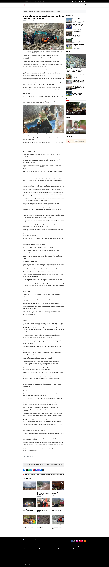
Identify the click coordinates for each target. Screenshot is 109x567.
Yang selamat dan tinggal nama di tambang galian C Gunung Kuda (46, 11)
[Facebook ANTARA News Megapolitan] (72, 1)
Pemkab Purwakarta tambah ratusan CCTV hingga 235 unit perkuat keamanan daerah (74, 70)
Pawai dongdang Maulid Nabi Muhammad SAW (75, 111)
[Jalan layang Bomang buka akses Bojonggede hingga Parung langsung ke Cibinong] (69, 40)
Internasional (58, 546)
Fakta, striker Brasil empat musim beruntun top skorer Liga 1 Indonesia (78, 46)
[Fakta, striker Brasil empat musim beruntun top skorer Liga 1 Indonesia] (69, 46)
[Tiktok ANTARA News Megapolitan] (81, 1)
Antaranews (26, 1)
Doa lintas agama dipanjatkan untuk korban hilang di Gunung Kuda (28, 526)
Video (68, 117)
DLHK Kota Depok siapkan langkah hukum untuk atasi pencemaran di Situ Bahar (78, 81)
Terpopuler (39, 1)
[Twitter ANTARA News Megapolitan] (75, 1)
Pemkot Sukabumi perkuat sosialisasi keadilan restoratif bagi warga (78, 87)
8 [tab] (80, 134)
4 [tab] (77, 116)
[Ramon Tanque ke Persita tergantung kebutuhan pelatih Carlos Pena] (69, 93)
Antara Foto (31, 1)
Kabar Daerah (42, 544)
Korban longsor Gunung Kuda (43, 474)
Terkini (35, 1)
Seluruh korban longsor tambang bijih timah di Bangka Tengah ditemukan (29, 509)
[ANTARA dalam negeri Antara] (29, 485)
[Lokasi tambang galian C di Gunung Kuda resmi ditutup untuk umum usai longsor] (58, 502)
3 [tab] (76, 116)
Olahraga (57, 548)
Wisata (56, 544)
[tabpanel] (76, 108)
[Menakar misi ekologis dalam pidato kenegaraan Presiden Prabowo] (58, 485)
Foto (67, 99)
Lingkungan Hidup (43, 552)
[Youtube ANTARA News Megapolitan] (79, 1)
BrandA (73, 554)
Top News (44, 1)
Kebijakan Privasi (75, 548)
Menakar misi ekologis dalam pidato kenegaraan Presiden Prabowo (58, 492)
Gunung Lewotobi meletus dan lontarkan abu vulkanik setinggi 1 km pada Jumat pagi (78, 20)
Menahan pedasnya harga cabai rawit (74, 172)
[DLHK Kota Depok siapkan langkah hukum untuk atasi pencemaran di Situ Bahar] (69, 82)
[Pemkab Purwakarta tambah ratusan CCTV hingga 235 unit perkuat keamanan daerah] (76, 60)
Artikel (30, 11)
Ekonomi (41, 546)
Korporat (73, 558)
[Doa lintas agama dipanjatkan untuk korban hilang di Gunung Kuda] (29, 519)
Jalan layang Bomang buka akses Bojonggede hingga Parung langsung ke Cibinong (78, 40)
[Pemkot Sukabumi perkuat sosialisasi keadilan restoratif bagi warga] (69, 87)
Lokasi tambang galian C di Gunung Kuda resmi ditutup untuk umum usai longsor (58, 509)
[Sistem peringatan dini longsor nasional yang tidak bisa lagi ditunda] (43, 519)
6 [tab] (76, 134)
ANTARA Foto (74, 556)
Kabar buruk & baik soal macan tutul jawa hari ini (76, 130)
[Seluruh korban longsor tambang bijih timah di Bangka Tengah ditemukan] (29, 502)
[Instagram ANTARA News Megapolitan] (77, 1)
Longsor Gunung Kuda (30, 474)
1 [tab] (72, 116)
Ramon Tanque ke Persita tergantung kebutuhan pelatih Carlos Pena (78, 93)
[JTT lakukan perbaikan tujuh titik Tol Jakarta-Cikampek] (69, 76)
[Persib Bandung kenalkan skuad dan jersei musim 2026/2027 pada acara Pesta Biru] (69, 26)
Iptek (40, 548)
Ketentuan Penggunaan (77, 546)
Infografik (69, 136)
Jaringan (73, 544)
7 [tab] (78, 134)
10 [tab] (83, 134)
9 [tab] (82, 134)
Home (26, 11)
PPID (73, 560)
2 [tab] (74, 116)
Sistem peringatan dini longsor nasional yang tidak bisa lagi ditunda (43, 526)
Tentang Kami (75, 550)
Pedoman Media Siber (76, 552)
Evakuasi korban (55, 474)
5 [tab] (79, 116)
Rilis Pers (48, 1)
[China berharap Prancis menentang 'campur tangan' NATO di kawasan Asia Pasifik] (43, 502)
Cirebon (62, 474)
